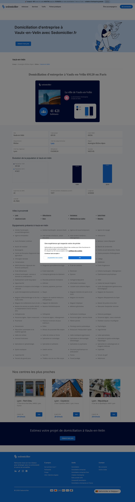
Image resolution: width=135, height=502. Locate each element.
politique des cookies (75, 251)
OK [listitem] (80, 257)
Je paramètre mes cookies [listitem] (55, 257)
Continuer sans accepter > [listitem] (52, 253)
